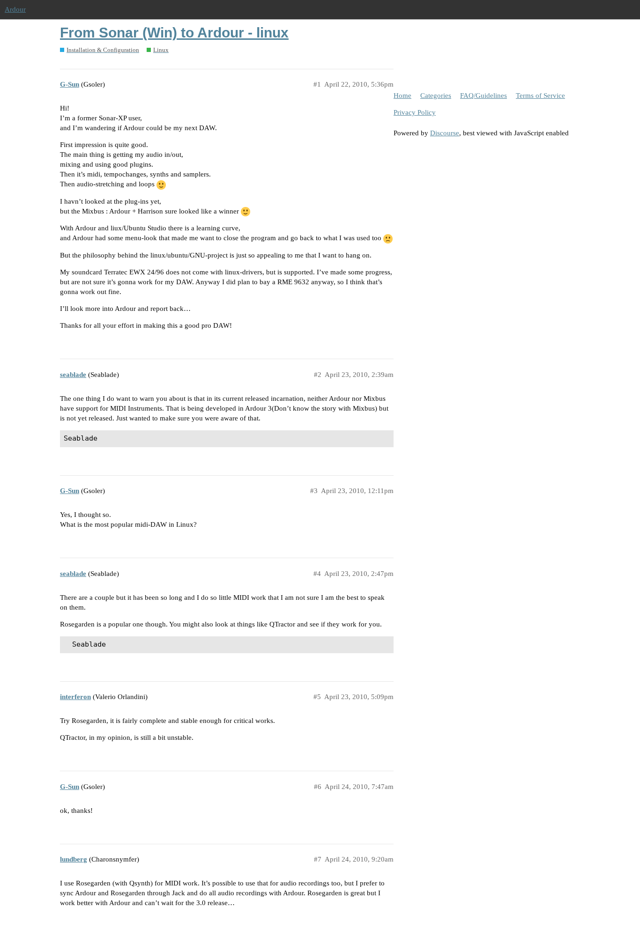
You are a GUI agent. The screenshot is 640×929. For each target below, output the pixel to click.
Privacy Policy (415, 112)
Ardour (15, 9)
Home (402, 95)
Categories (435, 95)
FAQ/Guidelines (483, 95)
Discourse (444, 133)
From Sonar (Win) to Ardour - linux (174, 32)
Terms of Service (540, 95)
